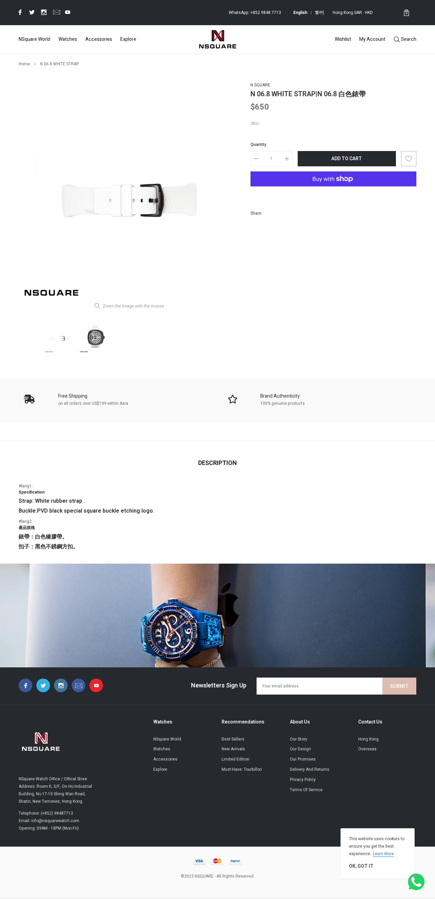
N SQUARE (260, 85)
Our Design (300, 749)
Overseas (367, 749)
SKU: (254, 123)
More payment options (333, 195)
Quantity (258, 144)
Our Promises (303, 759)
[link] (19, 12)
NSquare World (34, 39)
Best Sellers (233, 739)
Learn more (383, 854)
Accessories (98, 39)
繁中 (319, 13)
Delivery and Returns (309, 769)
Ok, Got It (361, 866)
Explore (128, 39)
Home (24, 64)
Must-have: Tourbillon (242, 769)
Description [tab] (217, 463)
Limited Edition (235, 759)
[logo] (217, 39)
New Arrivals (233, 749)
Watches (67, 39)
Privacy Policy (303, 780)
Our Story (298, 739)
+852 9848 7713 (265, 13)
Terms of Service (306, 790)
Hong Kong (368, 739)
